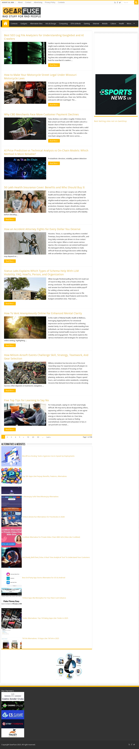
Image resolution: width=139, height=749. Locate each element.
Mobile (105, 24)
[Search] (136, 2)
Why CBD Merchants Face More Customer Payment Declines (41, 114)
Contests (61, 2)
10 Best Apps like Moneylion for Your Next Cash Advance (44, 598)
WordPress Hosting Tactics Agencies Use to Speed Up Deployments (48, 456)
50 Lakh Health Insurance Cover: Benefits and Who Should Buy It (44, 187)
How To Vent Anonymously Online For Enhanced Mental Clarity (43, 313)
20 (33, 437)
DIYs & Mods (76, 24)
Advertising (38, 2)
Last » (48, 437)
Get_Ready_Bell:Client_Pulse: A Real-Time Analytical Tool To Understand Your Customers (56, 557)
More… (130, 24)
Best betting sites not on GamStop (110, 121)
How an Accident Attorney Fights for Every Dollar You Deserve (42, 229)
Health (121, 24)
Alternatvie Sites (36, 24)
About (20, 2)
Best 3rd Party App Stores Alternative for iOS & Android (43, 578)
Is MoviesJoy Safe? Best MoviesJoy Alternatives (40, 497)
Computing (63, 24)
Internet (96, 24)
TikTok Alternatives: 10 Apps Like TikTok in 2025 (40, 638)
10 (28, 437)
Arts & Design (50, 24)
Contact (28, 2)
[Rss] (115, 2)
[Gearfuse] (22, 12)
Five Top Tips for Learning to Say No (26, 400)
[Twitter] (120, 2)
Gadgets (23, 24)
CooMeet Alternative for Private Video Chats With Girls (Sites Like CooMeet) (51, 537)
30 (38, 437)
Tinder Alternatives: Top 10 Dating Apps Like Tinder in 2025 (45, 618)
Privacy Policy (50, 2)
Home (5, 23)
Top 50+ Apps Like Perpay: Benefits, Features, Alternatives (44, 476)
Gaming (87, 24)
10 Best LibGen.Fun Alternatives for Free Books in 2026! (43, 517)
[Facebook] (117, 2)
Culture (113, 24)
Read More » (54, 65)
